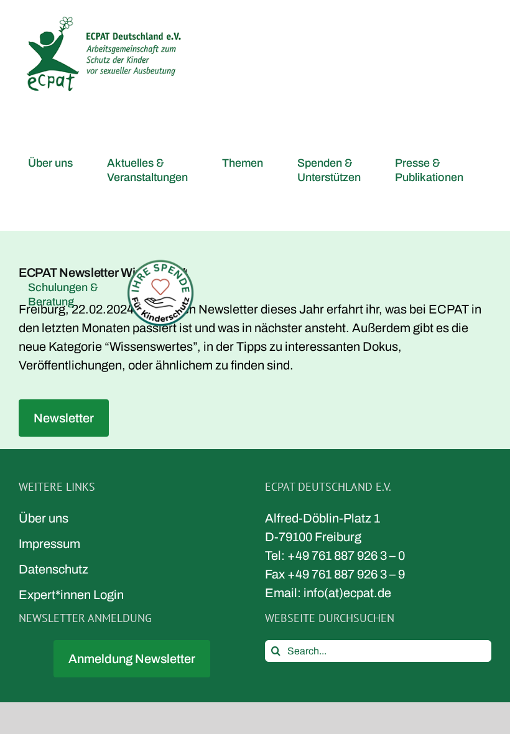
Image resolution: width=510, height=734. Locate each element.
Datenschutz (53, 569)
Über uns (43, 518)
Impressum (49, 543)
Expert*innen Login (71, 595)
